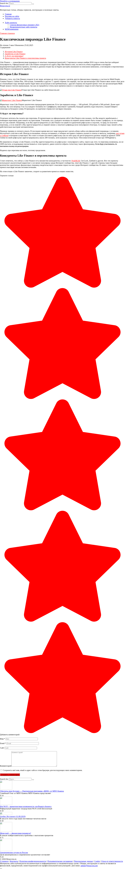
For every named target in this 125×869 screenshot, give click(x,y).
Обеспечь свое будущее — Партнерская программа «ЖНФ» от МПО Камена (32, 791)
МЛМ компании (11, 29)
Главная (8, 14)
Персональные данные (83, 861)
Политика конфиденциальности (32, 861)
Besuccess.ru (5, 6)
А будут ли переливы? (14, 56)
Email (3, 743)
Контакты (14, 861)
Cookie (97, 861)
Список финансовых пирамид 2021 (24, 25)
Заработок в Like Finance (15, 54)
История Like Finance (14, 52)
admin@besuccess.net (89, 866)
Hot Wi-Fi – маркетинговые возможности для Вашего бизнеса (25, 806)
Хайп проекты (11, 23)
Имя (2, 739)
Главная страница (7, 33)
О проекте (4, 861)
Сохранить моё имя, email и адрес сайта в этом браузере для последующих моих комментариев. (42, 770)
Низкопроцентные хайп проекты (23, 27)
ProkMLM (76, 161)
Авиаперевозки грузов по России (14, 852)
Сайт (2, 748)
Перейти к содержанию (10, 1)
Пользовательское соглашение (60, 861)
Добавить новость (12, 18)
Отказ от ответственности (112, 861)
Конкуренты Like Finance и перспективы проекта (25, 58)
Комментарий (5, 766)
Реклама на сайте (12, 16)
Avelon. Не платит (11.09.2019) (13, 816)
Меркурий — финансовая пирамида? (15, 833)
